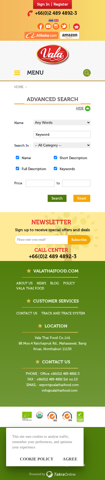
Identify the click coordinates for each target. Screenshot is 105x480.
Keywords (67, 169)
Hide (80, 108)
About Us (24, 283)
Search (57, 199)
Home (18, 87)
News (41, 283)
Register (61, 4)
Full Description (34, 169)
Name (26, 158)
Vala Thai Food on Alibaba (41, 35)
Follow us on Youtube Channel (48, 26)
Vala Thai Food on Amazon (69, 35)
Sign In (43, 4)
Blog (54, 283)
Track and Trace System (63, 313)
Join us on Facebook (40, 26)
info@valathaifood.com (59, 390)
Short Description (73, 158)
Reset (81, 199)
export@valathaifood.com (59, 385)
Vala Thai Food (30, 288)
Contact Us (26, 313)
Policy (69, 283)
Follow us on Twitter (64, 26)
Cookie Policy (37, 459)
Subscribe (79, 240)
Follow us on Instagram (56, 26)
